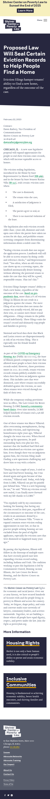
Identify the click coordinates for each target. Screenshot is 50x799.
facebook (5, 795)
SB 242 (12, 182)
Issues (6, 752)
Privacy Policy (8, 780)
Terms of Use (8, 784)
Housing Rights (23, 643)
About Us (7, 770)
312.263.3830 (15, 746)
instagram (12, 795)
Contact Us (8, 774)
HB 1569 (39, 176)
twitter (8, 795)
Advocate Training (12, 760)
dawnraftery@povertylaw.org (17, 142)
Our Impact (8, 764)
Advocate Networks (12, 756)
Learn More (25, 10)
